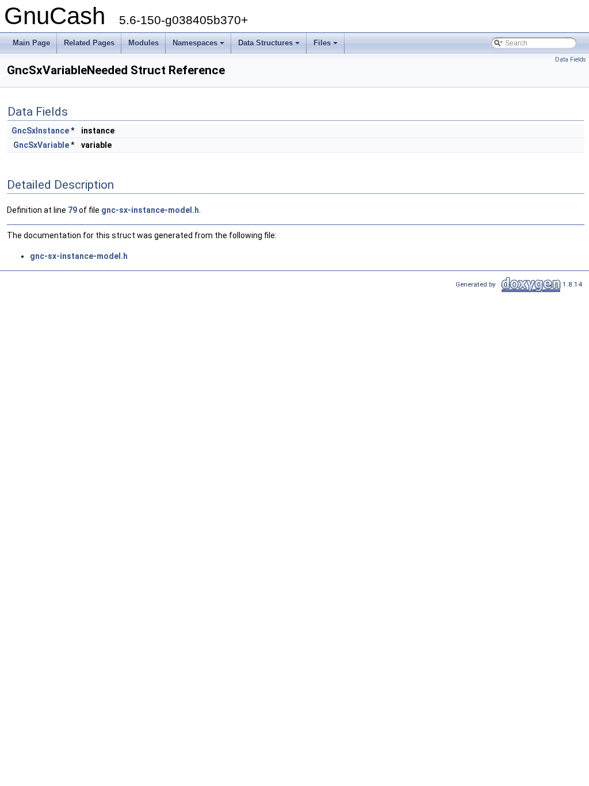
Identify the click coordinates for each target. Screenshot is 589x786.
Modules (143, 43)
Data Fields (570, 59)
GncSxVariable (41, 145)
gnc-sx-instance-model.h (150, 210)
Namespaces (199, 46)
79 (72, 210)
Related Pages (89, 43)
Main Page (31, 43)
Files (326, 46)
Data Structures (269, 46)
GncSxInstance (40, 130)
